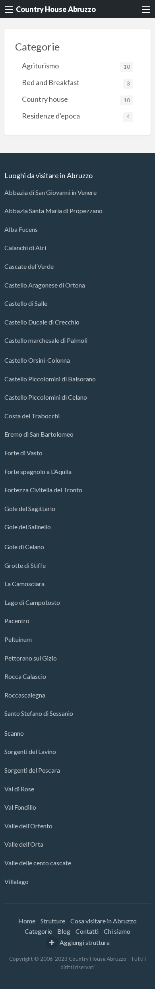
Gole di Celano (24, 546)
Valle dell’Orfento (28, 826)
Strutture (53, 921)
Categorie (38, 931)
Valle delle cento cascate (37, 863)
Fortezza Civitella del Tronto (43, 490)
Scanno (14, 733)
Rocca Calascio (25, 676)
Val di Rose (19, 789)
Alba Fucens (21, 229)
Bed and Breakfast (76, 82)
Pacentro (16, 620)
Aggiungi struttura (84, 942)
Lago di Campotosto (32, 602)
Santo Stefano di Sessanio (38, 713)
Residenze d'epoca (76, 115)
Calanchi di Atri (25, 247)
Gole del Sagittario (29, 508)
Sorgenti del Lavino (30, 751)
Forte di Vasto (23, 453)
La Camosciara (24, 583)
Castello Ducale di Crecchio (41, 322)
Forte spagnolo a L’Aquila (38, 471)
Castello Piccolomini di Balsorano (50, 379)
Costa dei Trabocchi (32, 416)
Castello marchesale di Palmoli (45, 340)
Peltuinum (18, 639)
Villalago (16, 881)
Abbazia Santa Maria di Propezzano (53, 210)
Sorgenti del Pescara (32, 770)
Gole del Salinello (27, 526)
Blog (63, 931)
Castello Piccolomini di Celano (45, 397)
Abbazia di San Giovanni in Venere (50, 192)
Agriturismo (76, 65)
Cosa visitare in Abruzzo (103, 921)
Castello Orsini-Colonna (37, 360)
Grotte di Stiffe (25, 565)
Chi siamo (117, 931)
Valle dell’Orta (23, 844)
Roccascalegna (24, 695)
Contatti (87, 931)
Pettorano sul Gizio (30, 658)
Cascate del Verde (29, 266)
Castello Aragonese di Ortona (44, 285)
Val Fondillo (20, 807)
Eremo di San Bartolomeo (39, 434)
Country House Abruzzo (56, 9)
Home (26, 921)
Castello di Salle (25, 303)
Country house (76, 99)
